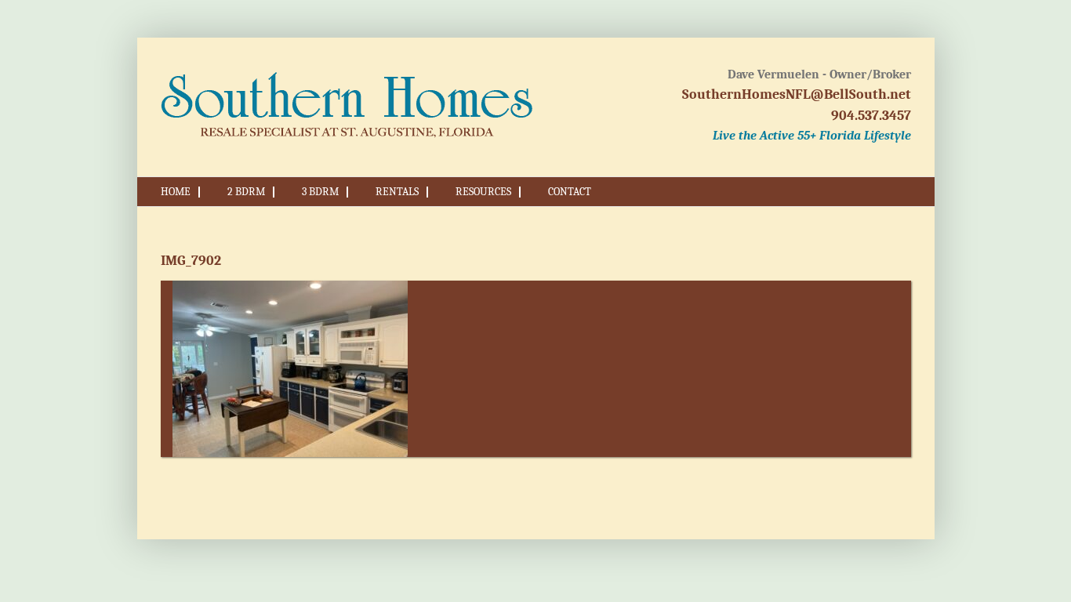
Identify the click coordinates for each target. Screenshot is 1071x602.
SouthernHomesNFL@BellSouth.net (796, 94)
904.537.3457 (871, 115)
